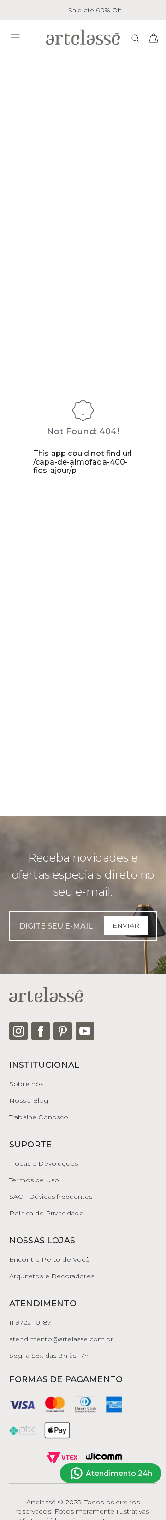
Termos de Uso (34, 1180)
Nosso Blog (29, 1100)
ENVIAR (126, 925)
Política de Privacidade (46, 1213)
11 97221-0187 (30, 1322)
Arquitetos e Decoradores (51, 1276)
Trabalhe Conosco (39, 1117)
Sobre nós (26, 1084)
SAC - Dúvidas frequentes (50, 1196)
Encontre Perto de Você (49, 1259)
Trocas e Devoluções (43, 1163)
